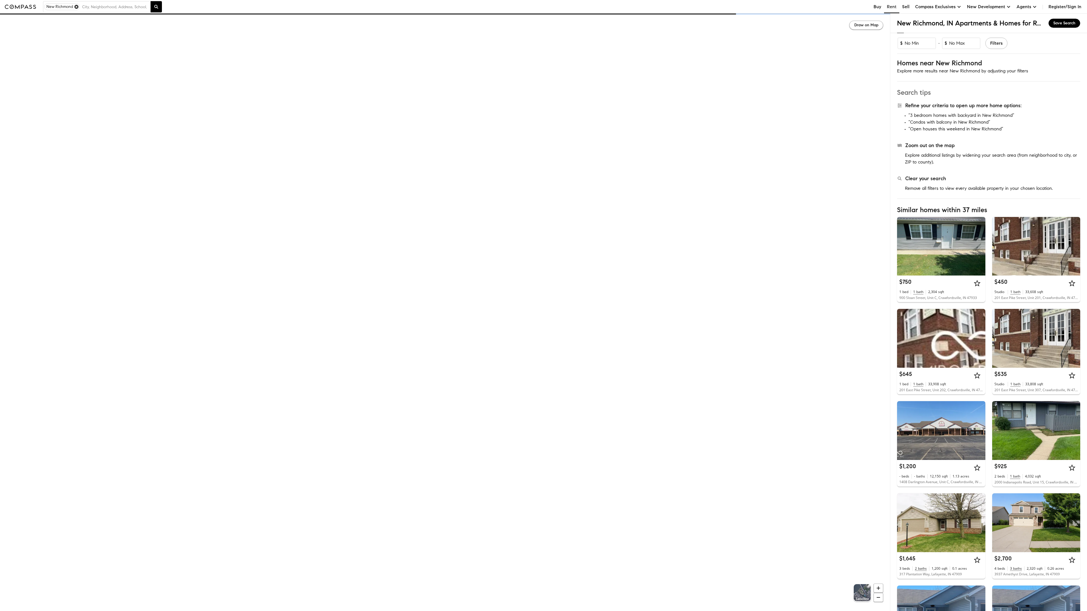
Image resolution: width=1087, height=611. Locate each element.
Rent (891, 6)
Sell (906, 6)
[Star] (977, 283)
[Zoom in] (878, 588)
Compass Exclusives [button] (935, 6)
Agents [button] (1024, 6)
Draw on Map (866, 25)
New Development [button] (986, 6)
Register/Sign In (1065, 6)
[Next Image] (978, 246)
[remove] (76, 7)
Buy (877, 6)
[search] (156, 6)
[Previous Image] (903, 246)
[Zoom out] (878, 597)
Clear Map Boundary (445, 599)
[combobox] (115, 6)
